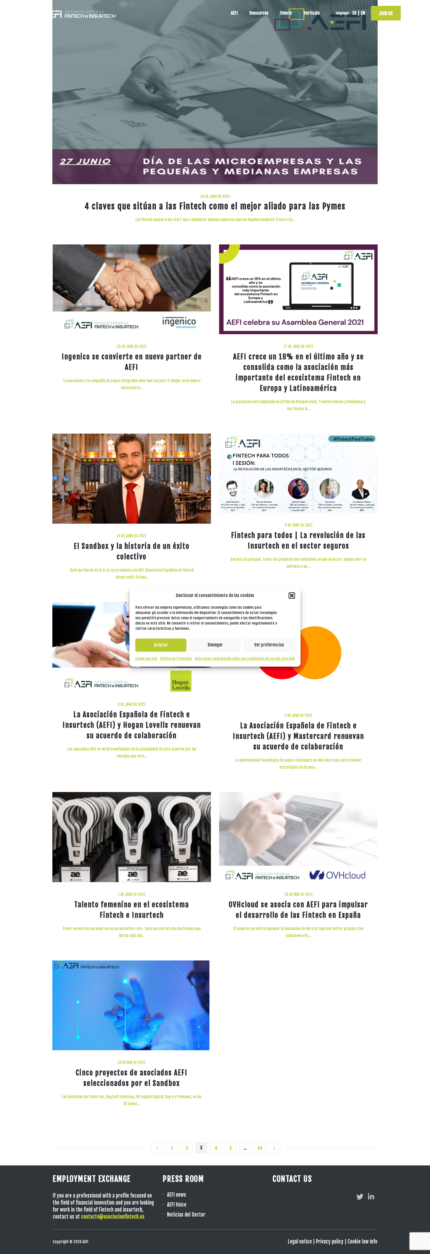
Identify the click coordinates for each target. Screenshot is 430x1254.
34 (259, 1148)
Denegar (215, 645)
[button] (292, 595)
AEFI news (176, 1195)
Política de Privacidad (176, 658)
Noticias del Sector (186, 1215)
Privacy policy (329, 1242)
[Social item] (359, 1196)
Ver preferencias (269, 645)
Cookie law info (146, 658)
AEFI (234, 13)
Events (286, 13)
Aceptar (161, 645)
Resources (259, 13)
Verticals (312, 13)
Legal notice (300, 1242)
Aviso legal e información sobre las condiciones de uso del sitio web (245, 658)
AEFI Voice (176, 1205)
